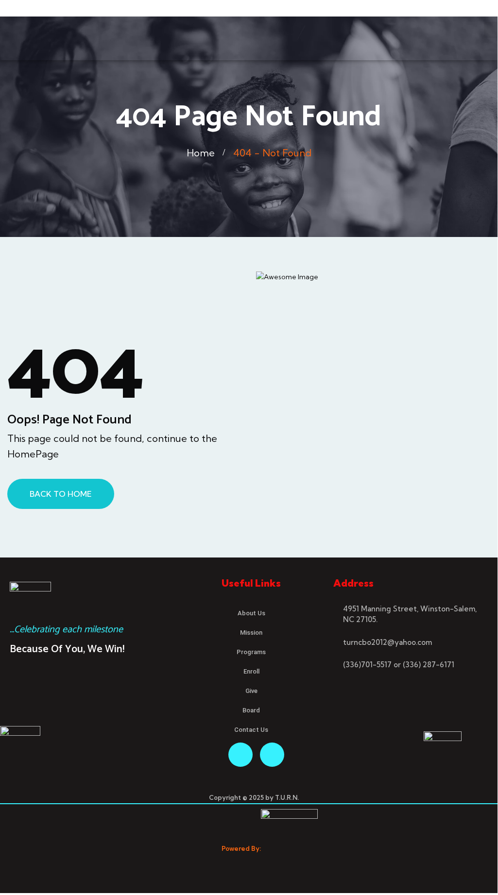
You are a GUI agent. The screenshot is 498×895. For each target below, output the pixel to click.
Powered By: (241, 848)
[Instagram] (272, 755)
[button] (491, 30)
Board (251, 710)
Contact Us (251, 729)
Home (201, 153)
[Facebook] (240, 755)
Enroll (251, 671)
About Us (251, 613)
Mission (251, 632)
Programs (251, 652)
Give (251, 690)
